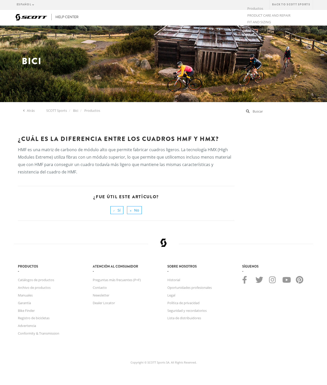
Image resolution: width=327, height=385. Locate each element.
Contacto (100, 287)
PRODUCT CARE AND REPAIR (268, 15)
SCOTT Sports (56, 110)
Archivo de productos (34, 287)
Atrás (30, 110)
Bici (75, 110)
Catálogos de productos (36, 280)
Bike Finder (26, 310)
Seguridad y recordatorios (187, 310)
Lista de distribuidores (184, 318)
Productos (92, 110)
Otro (250, 35)
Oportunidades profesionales (189, 287)
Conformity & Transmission (38, 333)
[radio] (116, 210)
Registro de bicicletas (34, 318)
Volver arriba (256, 50)
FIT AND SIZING (259, 22)
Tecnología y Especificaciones (269, 29)
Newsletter (101, 295)
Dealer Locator (104, 303)
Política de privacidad (183, 303)
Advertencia (27, 325)
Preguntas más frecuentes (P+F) (117, 280)
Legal (171, 295)
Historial (173, 280)
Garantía (24, 303)
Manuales (25, 295)
